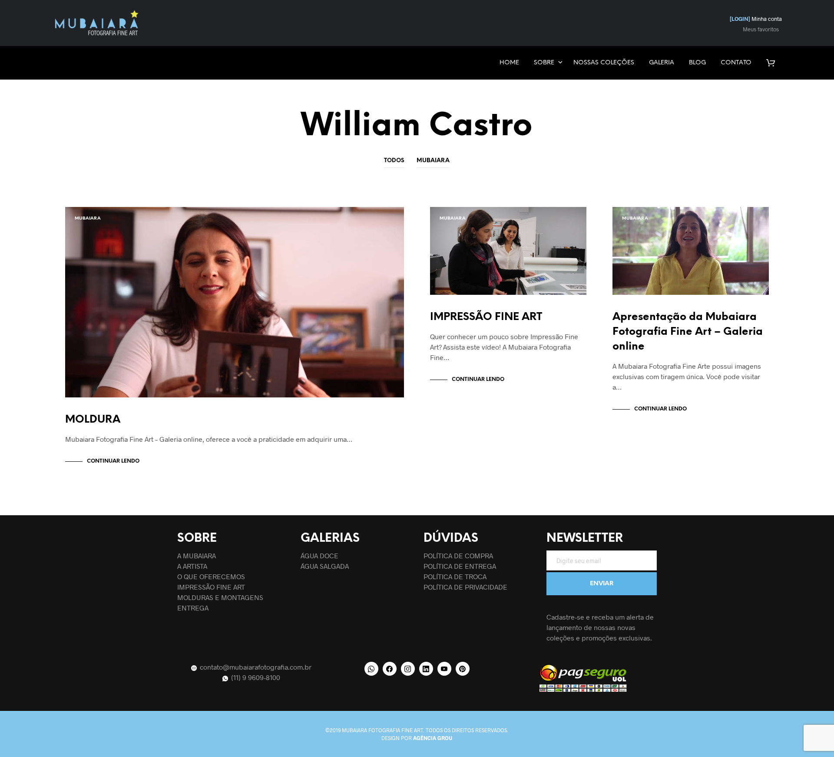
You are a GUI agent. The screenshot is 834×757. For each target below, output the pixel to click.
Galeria (661, 63)
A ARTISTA (192, 566)
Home (509, 63)
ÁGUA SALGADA (325, 566)
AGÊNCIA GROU (432, 738)
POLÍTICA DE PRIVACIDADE (465, 587)
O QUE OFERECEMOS (211, 576)
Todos (394, 160)
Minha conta (756, 18)
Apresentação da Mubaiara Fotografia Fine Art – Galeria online (687, 332)
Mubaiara (433, 160)
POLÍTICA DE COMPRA (458, 555)
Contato (736, 63)
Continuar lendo (113, 461)
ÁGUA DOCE (319, 555)
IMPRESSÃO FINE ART (486, 317)
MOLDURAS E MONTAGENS (220, 597)
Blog (697, 63)
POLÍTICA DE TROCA (455, 576)
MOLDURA (92, 419)
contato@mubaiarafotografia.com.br (254, 667)
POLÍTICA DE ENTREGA (460, 566)
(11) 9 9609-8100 (254, 677)
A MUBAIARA (196, 555)
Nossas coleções (603, 63)
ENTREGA (192, 608)
